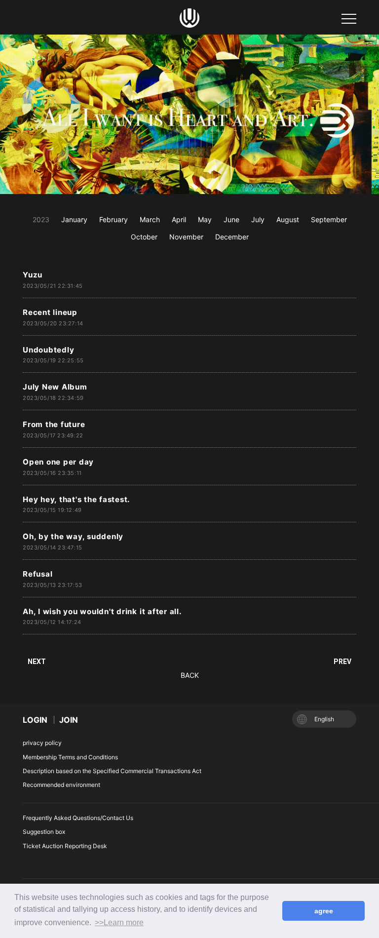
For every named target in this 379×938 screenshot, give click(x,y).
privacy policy (42, 742)
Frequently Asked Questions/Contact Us (78, 817)
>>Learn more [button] (119, 922)
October (144, 237)
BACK (190, 675)
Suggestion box (44, 831)
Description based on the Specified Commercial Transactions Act (112, 771)
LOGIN (35, 720)
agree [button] (323, 911)
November (186, 237)
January (74, 219)
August (287, 219)
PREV (342, 661)
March (150, 219)
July (258, 219)
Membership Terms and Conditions (70, 757)
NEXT (37, 661)
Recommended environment (61, 784)
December (232, 237)
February (113, 219)
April (179, 219)
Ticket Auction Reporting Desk (65, 846)
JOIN (68, 720)
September (329, 219)
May (205, 219)
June (231, 219)
